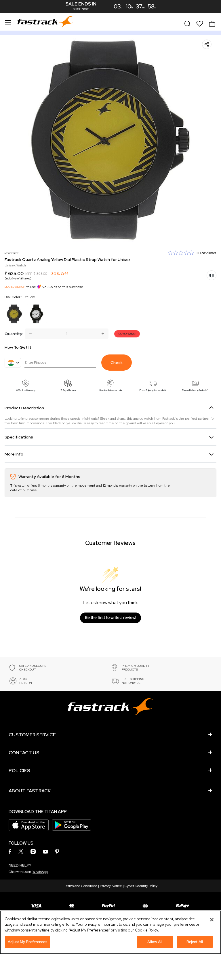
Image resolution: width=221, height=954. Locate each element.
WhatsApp (40, 872)
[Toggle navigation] (8, 21)
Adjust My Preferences (27, 941)
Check (116, 362)
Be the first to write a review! (110, 617)
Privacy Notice (111, 886)
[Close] (211, 919)
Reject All (194, 941)
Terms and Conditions (80, 886)
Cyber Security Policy (141, 886)
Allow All (154, 941)
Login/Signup (15, 287)
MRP (28, 273)
